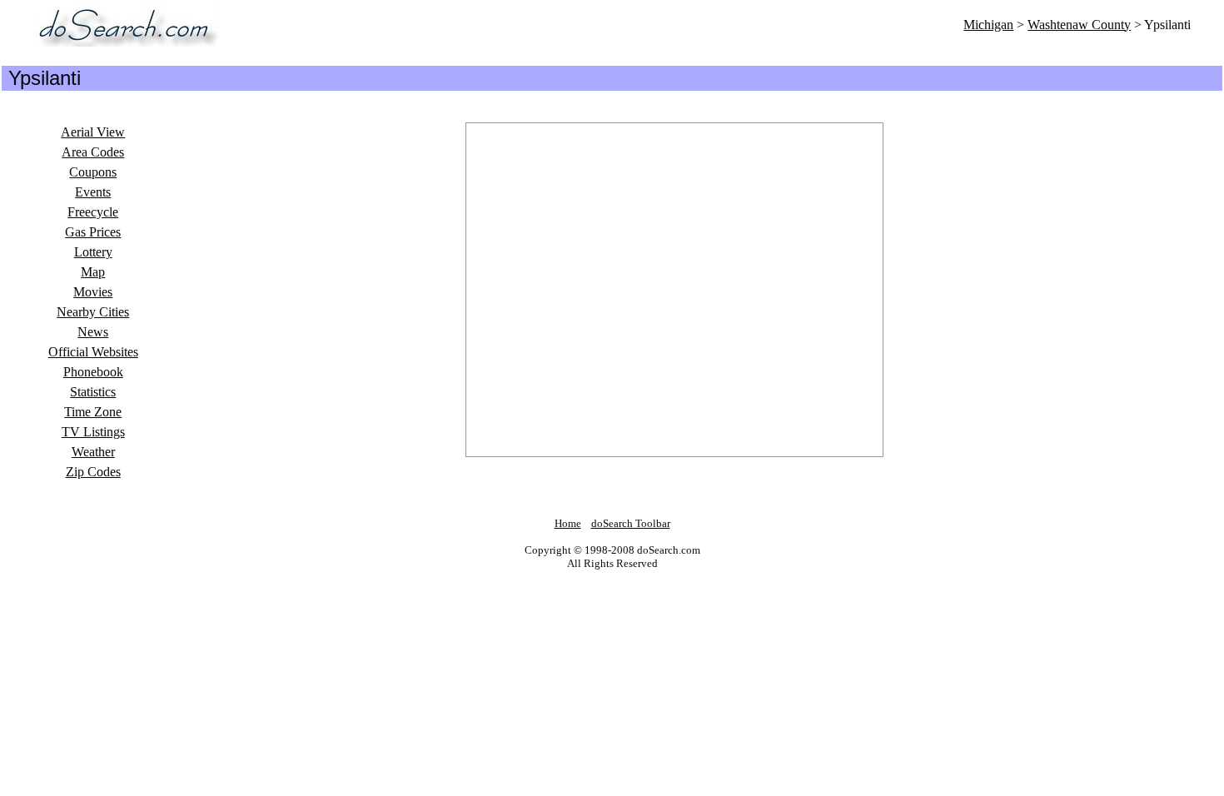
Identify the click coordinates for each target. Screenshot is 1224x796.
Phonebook (93, 372)
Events (93, 192)
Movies (92, 292)
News (92, 332)
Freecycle (92, 212)
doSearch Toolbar (630, 523)
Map (93, 272)
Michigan (988, 24)
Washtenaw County (1079, 24)
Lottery (93, 252)
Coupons (93, 172)
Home (568, 523)
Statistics (93, 392)
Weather (93, 452)
